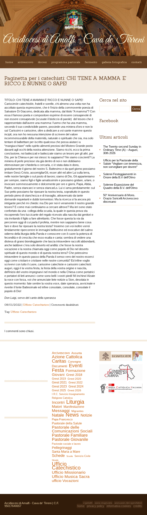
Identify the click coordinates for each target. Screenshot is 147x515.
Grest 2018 (74, 375)
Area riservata (103, 503)
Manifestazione (74, 406)
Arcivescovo (25, 62)
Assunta (76, 353)
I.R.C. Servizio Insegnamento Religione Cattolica (68, 396)
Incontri (58, 402)
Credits (137, 506)
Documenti (59, 366)
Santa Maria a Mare (66, 451)
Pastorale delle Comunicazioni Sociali (72, 429)
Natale (58, 415)
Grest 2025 (59, 390)
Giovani (58, 375)
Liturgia (75, 402)
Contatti (136, 62)
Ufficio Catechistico (36, 304)
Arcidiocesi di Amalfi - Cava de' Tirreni (73, 40)
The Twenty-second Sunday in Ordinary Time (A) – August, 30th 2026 (122, 150)
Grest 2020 (74, 378)
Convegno (74, 361)
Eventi (75, 365)
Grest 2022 (75, 382)
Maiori (57, 407)
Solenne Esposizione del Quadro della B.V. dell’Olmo (120, 186)
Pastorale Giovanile (70, 439)
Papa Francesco (62, 419)
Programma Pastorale (65, 62)
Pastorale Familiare (70, 435)
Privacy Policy (95, 506)
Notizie (86, 415)
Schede (58, 455)
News (72, 415)
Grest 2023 (59, 386)
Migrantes (77, 411)
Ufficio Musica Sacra (71, 476)
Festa (58, 370)
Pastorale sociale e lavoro (66, 443)
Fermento (91, 62)
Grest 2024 (76, 386)
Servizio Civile (82, 456)
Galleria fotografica (114, 62)
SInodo (55, 460)
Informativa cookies (119, 506)
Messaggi (61, 411)
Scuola (69, 456)
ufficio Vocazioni (65, 481)
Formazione (75, 371)
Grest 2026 (74, 390)
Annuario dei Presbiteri (128, 503)
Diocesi (42, 62)
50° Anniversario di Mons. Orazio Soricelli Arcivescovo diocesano (120, 198)
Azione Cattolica (67, 357)
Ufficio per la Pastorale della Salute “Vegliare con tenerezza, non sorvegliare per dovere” (122, 163)
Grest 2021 (59, 382)
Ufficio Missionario (69, 472)
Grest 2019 (59, 378)
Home (9, 62)
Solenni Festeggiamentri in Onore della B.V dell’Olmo (119, 175)
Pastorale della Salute (67, 423)
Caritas (59, 361)
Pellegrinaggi (62, 448)
